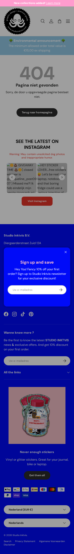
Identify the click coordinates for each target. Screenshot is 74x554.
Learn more (53, 3)
